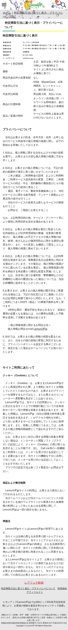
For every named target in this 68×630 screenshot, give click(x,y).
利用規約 (62, 588)
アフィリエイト (34, 592)
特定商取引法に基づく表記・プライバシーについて (28, 588)
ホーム (7, 12)
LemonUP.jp (40, 329)
